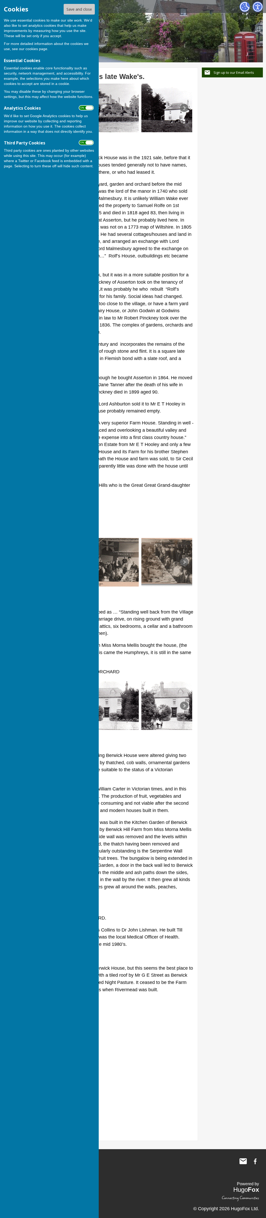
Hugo (246, 1189)
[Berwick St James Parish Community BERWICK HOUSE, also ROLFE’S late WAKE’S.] (106, 108)
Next (184, 108)
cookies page (36, 49)
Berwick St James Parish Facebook (255, 1161)
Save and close (79, 9)
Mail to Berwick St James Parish (243, 1161)
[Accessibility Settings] (257, 7)
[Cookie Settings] (245, 7)
